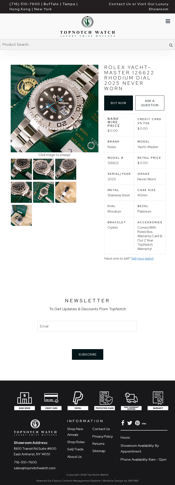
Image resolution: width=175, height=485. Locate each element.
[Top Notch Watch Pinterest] (138, 424)
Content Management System (81, 480)
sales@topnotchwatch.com (34, 468)
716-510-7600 (25, 462)
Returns (98, 443)
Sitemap (98, 451)
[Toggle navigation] (167, 21)
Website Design (113, 480)
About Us (74, 456)
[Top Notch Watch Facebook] (124, 424)
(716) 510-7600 (25, 4)
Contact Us (101, 429)
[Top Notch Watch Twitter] (130, 424)
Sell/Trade (75, 449)
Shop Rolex (76, 442)
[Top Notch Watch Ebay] (144, 424)
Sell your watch (142, 258)
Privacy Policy (102, 436)
